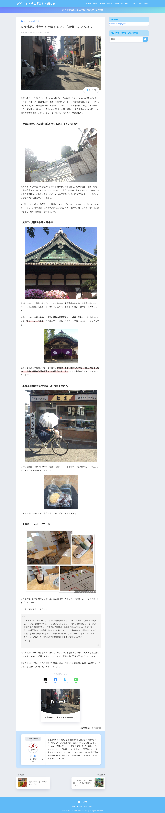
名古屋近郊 (118, 3)
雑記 (127, 3)
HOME (84, 801)
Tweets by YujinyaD (117, 24)
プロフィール (77, 806)
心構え (109, 3)
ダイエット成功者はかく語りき (36, 3)
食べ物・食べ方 (92, 3)
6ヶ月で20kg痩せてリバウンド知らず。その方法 (82, 10)
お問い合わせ (88, 806)
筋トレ (102, 3)
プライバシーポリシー (139, 3)
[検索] (145, 39)
